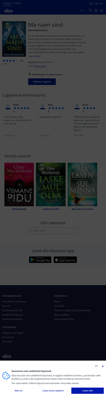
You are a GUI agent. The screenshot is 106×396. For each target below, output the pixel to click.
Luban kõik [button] (87, 391)
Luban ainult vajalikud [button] (52, 391)
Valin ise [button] (18, 391)
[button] (98, 366)
